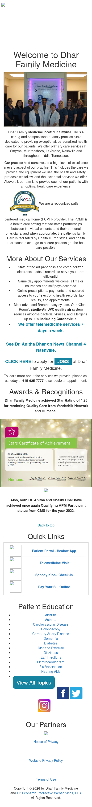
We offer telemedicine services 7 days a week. (51, 327)
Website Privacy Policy (46, 760)
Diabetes (50, 643)
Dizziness (51, 652)
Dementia (51, 638)
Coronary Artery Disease (50, 633)
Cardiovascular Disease (50, 624)
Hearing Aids (50, 671)
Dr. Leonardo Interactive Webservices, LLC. (49, 793)
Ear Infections (51, 657)
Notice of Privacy (46, 741)
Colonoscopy (50, 629)
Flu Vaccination (50, 666)
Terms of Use (46, 779)
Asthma (50, 619)
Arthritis (50, 614)
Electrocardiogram (50, 662)
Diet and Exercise (51, 647)
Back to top (46, 525)
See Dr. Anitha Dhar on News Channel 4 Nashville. (46, 347)
